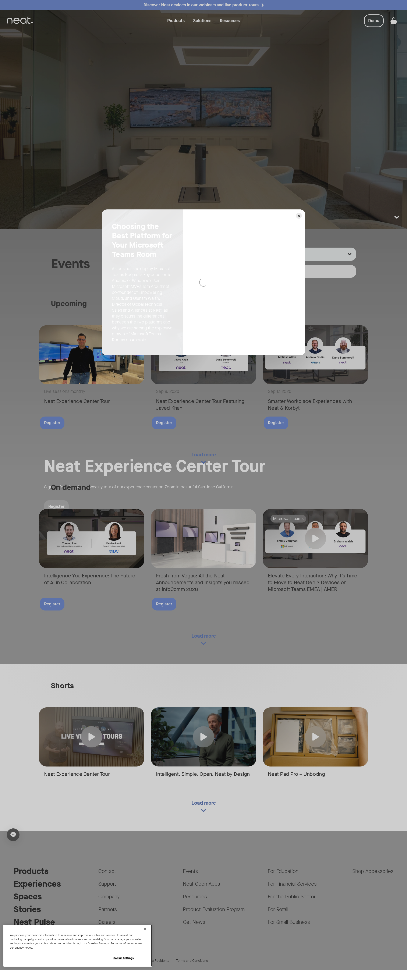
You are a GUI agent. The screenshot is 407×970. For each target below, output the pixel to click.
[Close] (145, 929)
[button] (299, 216)
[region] (77, 946)
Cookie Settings (123, 958)
